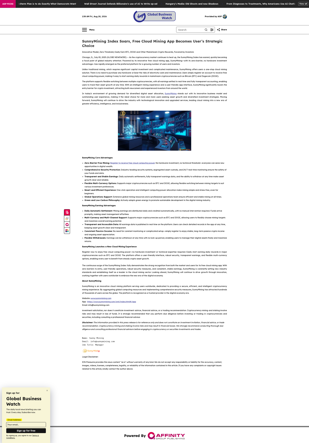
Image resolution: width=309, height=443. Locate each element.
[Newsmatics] (67, 231)
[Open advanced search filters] (212, 29)
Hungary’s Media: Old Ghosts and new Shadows (191, 3)
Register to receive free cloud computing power (132, 163)
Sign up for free (26, 430)
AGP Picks (7, 4)
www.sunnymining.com (101, 298)
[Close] (47, 390)
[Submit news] (67, 212)
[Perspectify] (67, 219)
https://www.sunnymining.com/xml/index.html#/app (111, 301)
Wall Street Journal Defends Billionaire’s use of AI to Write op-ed (120, 3)
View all (303, 4)
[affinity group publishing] (67, 225)
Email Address (14, 420)
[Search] (206, 29)
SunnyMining (171, 93)
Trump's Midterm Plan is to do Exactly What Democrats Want (41, 3)
